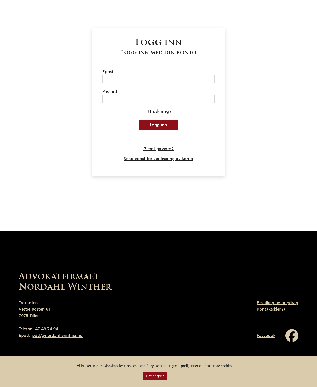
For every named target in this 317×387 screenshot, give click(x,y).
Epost (107, 71)
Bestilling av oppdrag (277, 302)
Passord (109, 91)
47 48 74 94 (46, 328)
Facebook (266, 335)
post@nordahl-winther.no (57, 335)
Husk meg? (160, 111)
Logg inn (158, 124)
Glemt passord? (158, 148)
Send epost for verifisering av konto (158, 158)
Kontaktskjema (271, 309)
